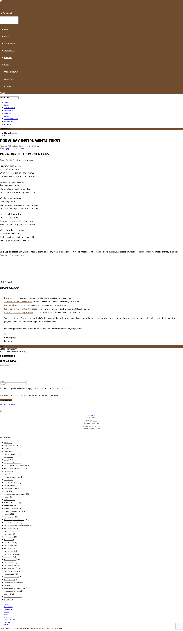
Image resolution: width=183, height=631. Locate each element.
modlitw (150, 251)
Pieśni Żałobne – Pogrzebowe (12, 571)
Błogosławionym (17, 255)
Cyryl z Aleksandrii (12, 305)
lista (2, 349)
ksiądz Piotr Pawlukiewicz (11, 483)
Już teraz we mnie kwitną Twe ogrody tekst (23, 308)
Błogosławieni (9, 44)
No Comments (24, 146)
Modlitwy (8, 58)
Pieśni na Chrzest (9, 551)
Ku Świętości (7, 485)
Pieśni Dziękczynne (9, 528)
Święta (6, 65)
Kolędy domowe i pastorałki (11, 463)
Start (6, 29)
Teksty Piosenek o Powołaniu (12, 597)
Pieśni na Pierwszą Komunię (11, 554)
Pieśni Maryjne (8, 542)
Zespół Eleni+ (8, 600)
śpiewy (14, 349)
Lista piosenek (10, 133)
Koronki (6, 474)
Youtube (97, 251)
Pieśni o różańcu (8, 562)
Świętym (4, 255)
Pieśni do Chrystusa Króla (11, 523)
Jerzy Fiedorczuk (8, 457)
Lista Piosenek (9, 51)
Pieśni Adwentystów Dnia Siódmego (14, 520)
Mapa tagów (7, 622)
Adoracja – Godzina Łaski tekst (18, 301)
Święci (6, 37)
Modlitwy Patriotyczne (10, 505)
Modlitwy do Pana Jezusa (11, 503)
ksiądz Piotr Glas (8, 480)
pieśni (141, 251)
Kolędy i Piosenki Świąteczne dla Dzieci (14, 468)
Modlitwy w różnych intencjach (12, 511)
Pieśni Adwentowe (9, 517)
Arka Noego (7, 443)
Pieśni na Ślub (8, 557)
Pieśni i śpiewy (8, 534)
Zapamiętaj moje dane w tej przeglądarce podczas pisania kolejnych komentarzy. (35, 388)
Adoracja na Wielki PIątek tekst (18, 312)
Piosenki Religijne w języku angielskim (15, 588)
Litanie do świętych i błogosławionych (14, 494)
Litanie (6, 491)
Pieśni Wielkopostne (9, 568)
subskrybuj (114, 251)
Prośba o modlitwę (11, 72)
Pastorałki (8, 136)
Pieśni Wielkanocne (9, 565)
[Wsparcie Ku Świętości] (91, 415)
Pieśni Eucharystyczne (10, 531)
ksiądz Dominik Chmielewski (12, 477)
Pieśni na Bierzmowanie (10, 545)
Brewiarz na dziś (11, 298)
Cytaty (6, 448)
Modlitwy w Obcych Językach (12, 508)
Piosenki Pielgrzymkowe (11, 582)
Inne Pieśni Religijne (9, 454)
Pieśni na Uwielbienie (10, 560)
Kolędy (6, 460)
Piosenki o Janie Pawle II (11, 577)
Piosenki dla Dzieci (9, 574)
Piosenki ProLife (8, 585)
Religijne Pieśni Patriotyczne (12, 591)
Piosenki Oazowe (9, 580)
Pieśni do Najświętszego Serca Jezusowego (16, 525)
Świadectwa (9, 79)
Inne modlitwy (8, 451)
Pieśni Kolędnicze (9, 537)
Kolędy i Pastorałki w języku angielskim (15, 465)
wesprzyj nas (59, 251)
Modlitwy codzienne (9, 500)
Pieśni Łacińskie (8, 540)
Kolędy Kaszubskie (9, 471)
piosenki (7, 349)
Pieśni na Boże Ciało (9, 548)
